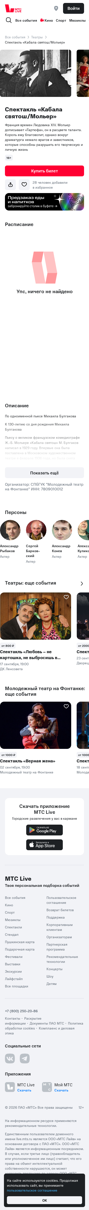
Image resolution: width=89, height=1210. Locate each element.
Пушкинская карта (20, 941)
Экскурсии (13, 971)
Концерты (54, 968)
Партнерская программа (56, 947)
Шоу (49, 976)
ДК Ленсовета (11, 668)
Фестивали (13, 956)
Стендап (12, 934)
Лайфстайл (14, 978)
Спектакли (13, 926)
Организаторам (59, 936)
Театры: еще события (30, 583)
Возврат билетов (60, 909)
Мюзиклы (77, 20)
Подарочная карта (20, 949)
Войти (73, 8)
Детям (51, 983)
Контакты (12, 1018)
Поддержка (55, 917)
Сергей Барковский (33, 550)
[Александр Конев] (62, 530)
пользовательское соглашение (32, 1190)
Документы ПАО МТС (47, 1023)
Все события (26, 20)
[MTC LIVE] (13, 8)
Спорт (61, 20)
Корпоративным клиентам (59, 927)
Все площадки (16, 985)
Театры (37, 36)
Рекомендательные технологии (62, 959)
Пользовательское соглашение (61, 900)
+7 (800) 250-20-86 (21, 1010)
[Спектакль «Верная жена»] (35, 725)
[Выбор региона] (56, 8)
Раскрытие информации (23, 1021)
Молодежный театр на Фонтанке (26, 772)
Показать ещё (44, 473)
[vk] (10, 1058)
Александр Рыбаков (9, 548)
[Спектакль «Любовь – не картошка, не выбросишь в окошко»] (35, 616)
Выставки (12, 963)
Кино (48, 20)
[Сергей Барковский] (36, 530)
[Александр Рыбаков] (10, 530)
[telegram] (25, 1058)
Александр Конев (61, 548)
